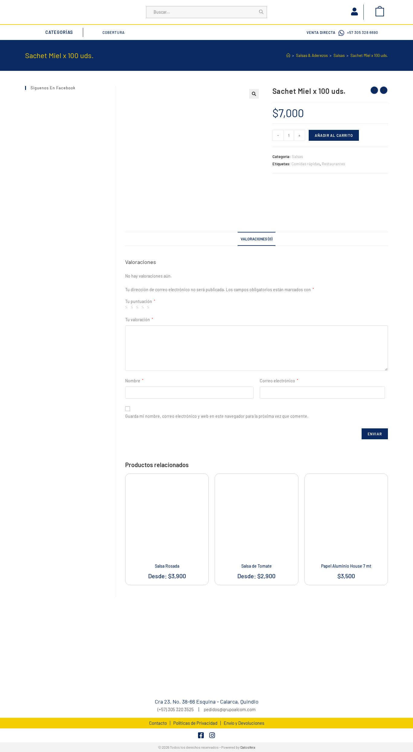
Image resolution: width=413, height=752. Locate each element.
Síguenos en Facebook (53, 87)
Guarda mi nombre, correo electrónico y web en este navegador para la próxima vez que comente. (216, 416)
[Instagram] (212, 735)
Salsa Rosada (167, 566)
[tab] (256, 239)
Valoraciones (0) (256, 238)
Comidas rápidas (305, 163)
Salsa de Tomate (256, 566)
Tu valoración (139, 319)
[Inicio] (288, 55)
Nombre (134, 380)
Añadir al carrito (334, 135)
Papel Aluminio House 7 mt (346, 566)
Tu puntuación (140, 301)
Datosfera (247, 747)
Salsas (297, 156)
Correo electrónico (279, 380)
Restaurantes (333, 163)
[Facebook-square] (201, 735)
